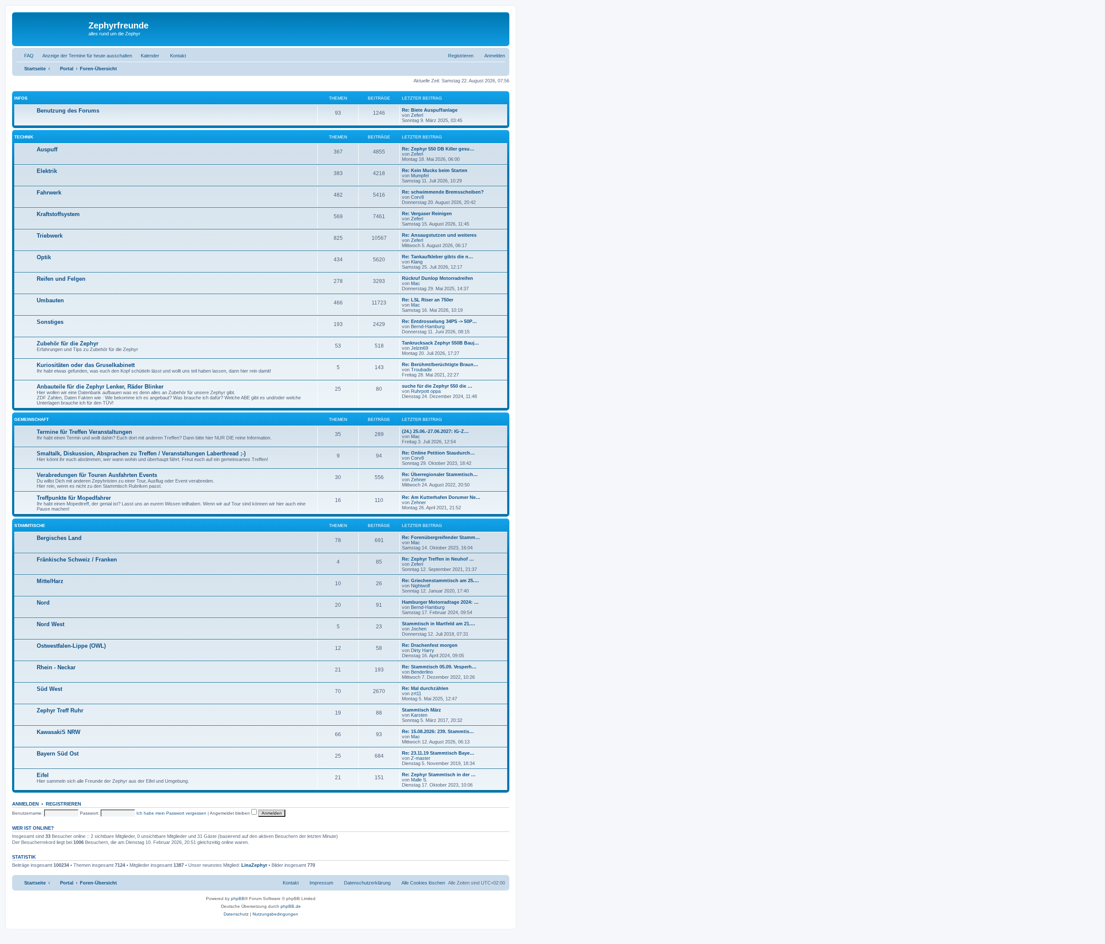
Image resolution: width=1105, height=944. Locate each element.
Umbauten (50, 300)
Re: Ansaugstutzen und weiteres (439, 235)
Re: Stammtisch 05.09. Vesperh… (439, 666)
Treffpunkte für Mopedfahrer (74, 498)
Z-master (420, 758)
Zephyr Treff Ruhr (60, 710)
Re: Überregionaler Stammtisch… (440, 474)
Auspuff (47, 149)
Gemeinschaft (31, 419)
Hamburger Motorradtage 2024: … (440, 602)
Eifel (43, 775)
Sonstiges (50, 322)
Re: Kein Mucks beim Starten (434, 170)
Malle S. (419, 779)
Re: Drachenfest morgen (430, 645)
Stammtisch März (421, 709)
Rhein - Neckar (56, 667)
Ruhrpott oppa (426, 391)
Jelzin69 (419, 348)
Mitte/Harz (50, 581)
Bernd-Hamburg (428, 326)
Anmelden (25, 803)
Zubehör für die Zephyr (67, 343)
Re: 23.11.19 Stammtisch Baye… (438, 753)
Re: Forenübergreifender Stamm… (441, 537)
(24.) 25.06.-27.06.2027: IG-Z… (435, 431)
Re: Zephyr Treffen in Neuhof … (438, 558)
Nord (43, 602)
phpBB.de (291, 906)
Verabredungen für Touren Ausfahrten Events (97, 475)
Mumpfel (420, 175)
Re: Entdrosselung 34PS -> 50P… (439, 321)
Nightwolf (420, 585)
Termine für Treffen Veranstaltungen (84, 432)
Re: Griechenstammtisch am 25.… (440, 580)
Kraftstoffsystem (58, 214)
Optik (44, 257)
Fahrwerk (49, 192)
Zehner (418, 479)
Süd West (49, 689)
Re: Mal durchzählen (425, 688)
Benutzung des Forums (68, 110)
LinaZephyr (254, 865)
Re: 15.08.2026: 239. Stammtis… (438, 731)
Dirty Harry (422, 650)
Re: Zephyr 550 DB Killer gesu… (438, 148)
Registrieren (63, 803)
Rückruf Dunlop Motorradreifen (437, 278)
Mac (415, 283)
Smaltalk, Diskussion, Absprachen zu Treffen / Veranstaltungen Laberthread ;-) (141, 453)
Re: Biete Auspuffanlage (430, 110)
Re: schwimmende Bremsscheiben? (443, 191)
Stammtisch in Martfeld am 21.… (438, 623)
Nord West (50, 624)
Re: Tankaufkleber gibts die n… (437, 256)
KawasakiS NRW (58, 732)
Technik (23, 137)
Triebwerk (50, 235)
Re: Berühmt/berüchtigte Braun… (440, 364)
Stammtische (29, 525)
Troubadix (421, 369)
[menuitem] (25, 55)
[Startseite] (51, 28)
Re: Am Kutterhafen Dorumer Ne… (441, 497)
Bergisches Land (59, 538)
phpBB (238, 898)
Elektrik (47, 171)
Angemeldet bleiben (230, 813)
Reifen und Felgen (61, 279)
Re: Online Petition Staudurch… (438, 452)
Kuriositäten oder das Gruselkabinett (86, 365)
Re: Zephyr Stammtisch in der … (439, 774)
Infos (21, 98)
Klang (417, 261)
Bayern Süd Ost (58, 753)
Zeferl (417, 115)
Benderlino (422, 671)
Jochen (418, 628)
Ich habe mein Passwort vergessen (171, 813)
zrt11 (416, 693)
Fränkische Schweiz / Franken (77, 559)
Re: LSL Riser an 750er (427, 299)
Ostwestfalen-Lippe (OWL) (71, 646)
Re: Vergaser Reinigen (427, 213)
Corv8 (417, 197)
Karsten (419, 715)
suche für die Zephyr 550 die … (437, 386)
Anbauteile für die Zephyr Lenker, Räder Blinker (100, 386)
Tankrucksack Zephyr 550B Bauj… (440, 342)
